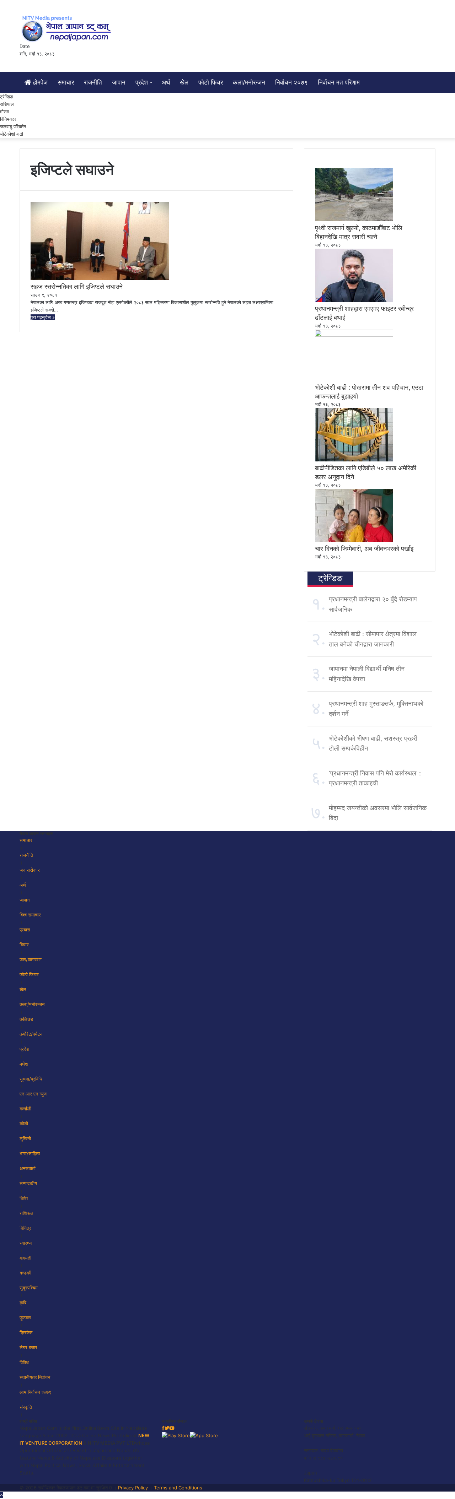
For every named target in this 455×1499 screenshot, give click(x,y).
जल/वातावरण (31, 959)
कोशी (24, 1123)
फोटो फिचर (210, 82)
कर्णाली (25, 1108)
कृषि (23, 1302)
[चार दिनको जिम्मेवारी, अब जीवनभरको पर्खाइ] (354, 540)
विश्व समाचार (30, 915)
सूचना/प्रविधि (31, 1079)
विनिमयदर (8, 119)
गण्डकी (25, 1273)
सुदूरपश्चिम (29, 1287)
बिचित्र (25, 1228)
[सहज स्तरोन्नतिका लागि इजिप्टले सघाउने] (100, 278)
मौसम (4, 111)
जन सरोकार (30, 870)
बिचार (24, 944)
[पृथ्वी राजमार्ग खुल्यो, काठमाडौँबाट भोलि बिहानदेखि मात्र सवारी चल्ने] (354, 219)
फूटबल (25, 1317)
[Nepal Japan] (68, 28)
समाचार (66, 82)
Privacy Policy (133, 1487)
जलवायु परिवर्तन (13, 126)
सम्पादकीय (28, 1183)
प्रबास (25, 929)
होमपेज (39, 82)
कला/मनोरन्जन (249, 82)
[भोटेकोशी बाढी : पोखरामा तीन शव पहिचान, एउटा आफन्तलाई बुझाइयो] (354, 335)
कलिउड (26, 1019)
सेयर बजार (28, 1347)
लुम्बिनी (25, 1138)
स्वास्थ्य (26, 1243)
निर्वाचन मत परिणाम (339, 82)
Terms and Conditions (178, 1487)
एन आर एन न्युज (33, 1094)
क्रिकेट (26, 1332)
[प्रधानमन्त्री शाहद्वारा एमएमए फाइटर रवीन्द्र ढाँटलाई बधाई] (354, 300)
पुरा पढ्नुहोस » (43, 317)
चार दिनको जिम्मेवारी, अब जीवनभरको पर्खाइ (364, 548)
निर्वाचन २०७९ (291, 82)
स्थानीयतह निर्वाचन (35, 1377)
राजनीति (93, 82)
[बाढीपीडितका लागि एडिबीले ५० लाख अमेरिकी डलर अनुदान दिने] (354, 459)
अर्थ (166, 82)
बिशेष (24, 1198)
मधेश (24, 1064)
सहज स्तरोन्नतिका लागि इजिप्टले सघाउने (77, 286)
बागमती (25, 1258)
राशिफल (7, 104)
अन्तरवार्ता (28, 1168)
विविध (24, 1362)
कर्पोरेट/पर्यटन (31, 1034)
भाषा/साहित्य (30, 1153)
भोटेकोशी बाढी (11, 134)
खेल (184, 82)
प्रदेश (141, 82)
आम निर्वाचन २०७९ (35, 1392)
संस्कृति (26, 1407)
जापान (118, 82)
